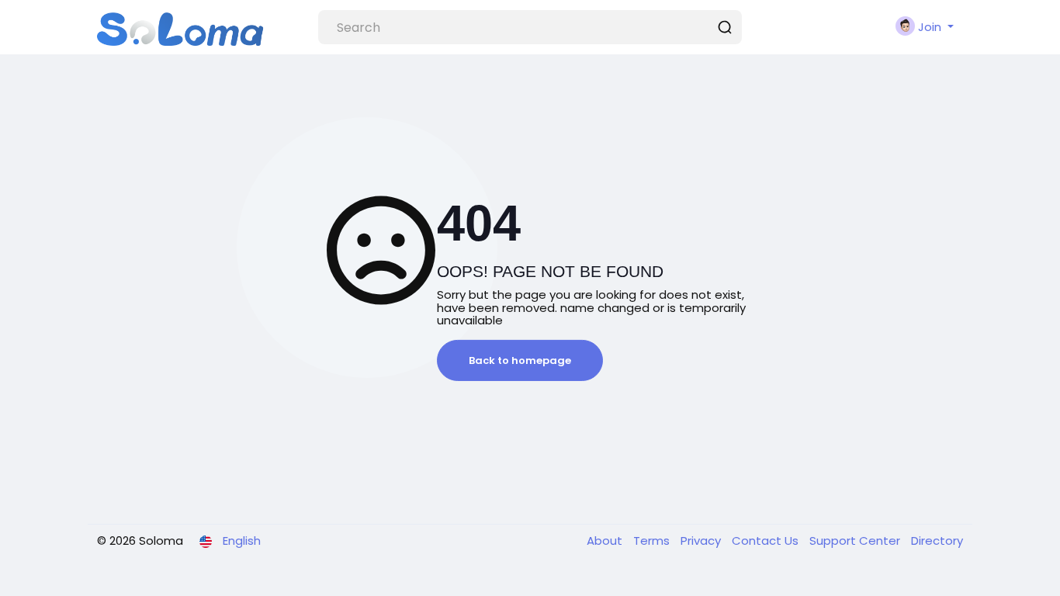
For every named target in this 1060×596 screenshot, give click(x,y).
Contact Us (767, 540)
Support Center (856, 540)
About (606, 540)
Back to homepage (520, 360)
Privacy (702, 540)
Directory (937, 540)
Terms (653, 540)
